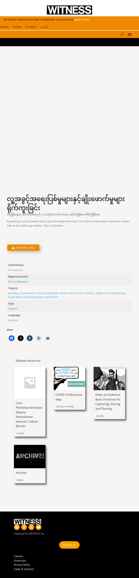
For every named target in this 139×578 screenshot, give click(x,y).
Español (4, 26)
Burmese (13, 320)
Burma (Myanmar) (18, 281)
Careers (18, 556)
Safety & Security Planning (110, 293)
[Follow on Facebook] (24, 527)
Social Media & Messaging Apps (26, 297)
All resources (15, 270)
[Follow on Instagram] (17, 527)
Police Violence (86, 293)
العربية (44, 26)
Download (25, 247)
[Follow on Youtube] (38, 527)
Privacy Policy (22, 564)
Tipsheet (13, 308)
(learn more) (81, 19)
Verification (51, 297)
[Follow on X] (31, 527)
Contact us (69, 545)
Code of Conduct (24, 569)
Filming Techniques (48, 293)
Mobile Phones (68, 293)
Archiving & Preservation (22, 293)
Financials (20, 560)
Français (16, 26)
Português (30, 26)
